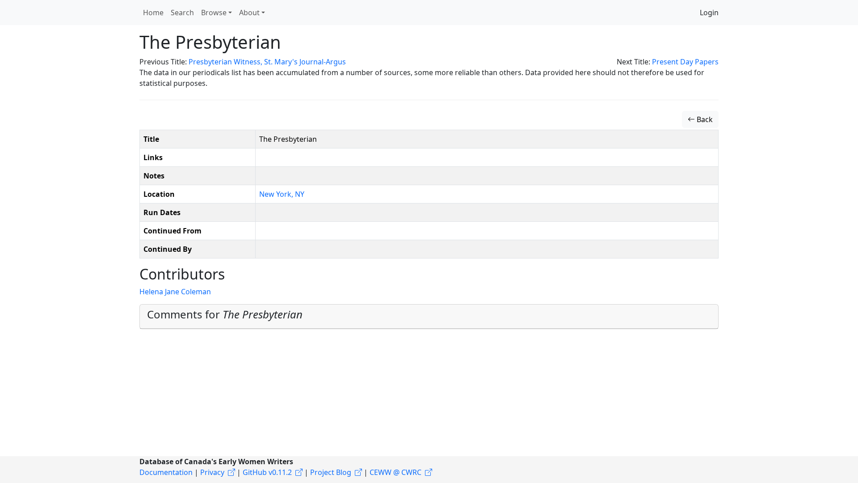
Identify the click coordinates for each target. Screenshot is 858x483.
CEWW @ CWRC (395, 472)
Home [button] (153, 12)
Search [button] (182, 12)
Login (709, 12)
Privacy (212, 472)
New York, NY (281, 194)
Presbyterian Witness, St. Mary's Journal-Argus (267, 62)
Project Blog (330, 472)
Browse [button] (214, 12)
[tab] (429, 317)
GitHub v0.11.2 (267, 472)
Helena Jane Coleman (175, 292)
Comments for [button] (225, 314)
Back (704, 119)
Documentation (166, 472)
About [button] (249, 12)
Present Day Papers (685, 62)
